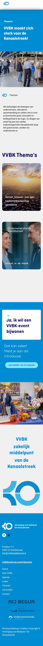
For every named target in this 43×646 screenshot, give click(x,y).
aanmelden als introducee (21, 365)
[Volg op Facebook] (4, 535)
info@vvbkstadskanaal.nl (14, 553)
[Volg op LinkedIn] (9, 535)
